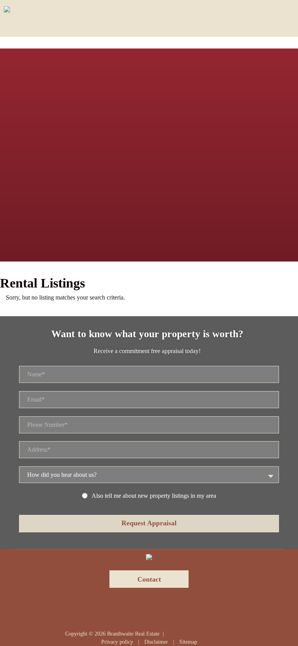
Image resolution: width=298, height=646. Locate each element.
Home (131, 18)
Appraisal (221, 18)
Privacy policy (117, 642)
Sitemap (188, 642)
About (255, 18)
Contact (285, 18)
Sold (191, 18)
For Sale (162, 18)
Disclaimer (156, 642)
